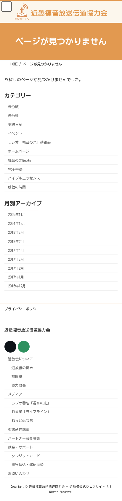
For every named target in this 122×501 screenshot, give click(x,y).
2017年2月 (16, 268)
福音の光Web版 (19, 160)
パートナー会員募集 (24, 438)
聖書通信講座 (18, 429)
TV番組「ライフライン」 (31, 411)
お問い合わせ (18, 473)
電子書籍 (15, 169)
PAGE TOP (112, 479)
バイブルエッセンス (24, 178)
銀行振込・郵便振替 (28, 464)
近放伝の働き (22, 367)
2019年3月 (16, 232)
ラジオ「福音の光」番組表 (29, 142)
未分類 (13, 106)
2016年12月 (17, 286)
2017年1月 (16, 277)
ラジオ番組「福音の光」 (31, 402)
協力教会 (19, 385)
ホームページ (18, 151)
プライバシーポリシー (22, 308)
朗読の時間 (17, 187)
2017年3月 (16, 259)
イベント (15, 133)
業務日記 (15, 124)
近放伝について (20, 358)
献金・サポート (20, 447)
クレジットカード (26, 455)
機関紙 (17, 376)
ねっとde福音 (22, 420)
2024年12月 (17, 223)
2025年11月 (17, 214)
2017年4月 (16, 250)
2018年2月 (16, 241)
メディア (15, 394)
